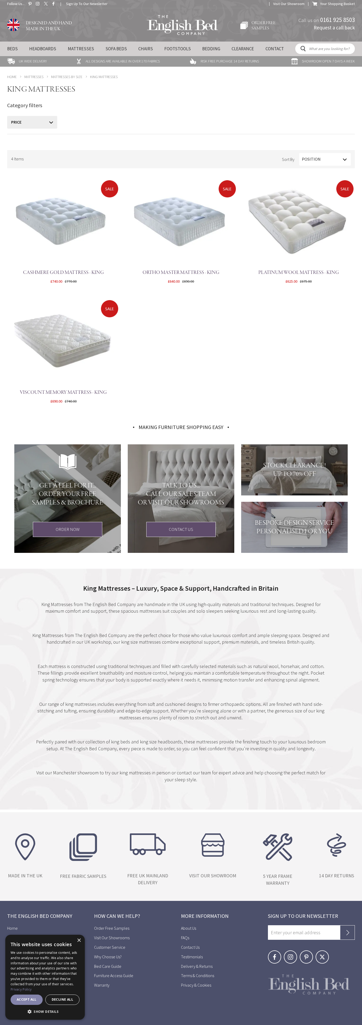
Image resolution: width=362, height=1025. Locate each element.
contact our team (194, 773)
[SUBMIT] (347, 932)
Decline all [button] (62, 999)
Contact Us (190, 947)
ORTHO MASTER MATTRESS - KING (181, 272)
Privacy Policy (21, 989)
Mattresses (81, 49)
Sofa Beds (116, 49)
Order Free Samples (111, 928)
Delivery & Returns (197, 966)
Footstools (177, 49)
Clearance (243, 49)
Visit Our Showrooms (112, 937)
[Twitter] (323, 953)
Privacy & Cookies (196, 985)
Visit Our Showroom (288, 3)
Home (12, 76)
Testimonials (192, 956)
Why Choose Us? (108, 956)
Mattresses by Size (66, 76)
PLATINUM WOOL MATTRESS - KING (298, 272)
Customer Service (109, 947)
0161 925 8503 (337, 19)
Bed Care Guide (107, 966)
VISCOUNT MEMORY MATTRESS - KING (63, 392)
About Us (188, 928)
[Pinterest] (308, 953)
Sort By (288, 159)
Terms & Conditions (197, 975)
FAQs (185, 937)
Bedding (211, 49)
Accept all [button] (27, 999)
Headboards (42, 49)
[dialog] (45, 977)
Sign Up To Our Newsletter (87, 3)
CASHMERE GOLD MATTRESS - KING (63, 272)
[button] (45, 1011)
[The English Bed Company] (182, 25)
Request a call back (334, 27)
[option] (27, 61)
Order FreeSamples (263, 25)
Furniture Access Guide (113, 975)
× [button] (79, 940)
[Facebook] (276, 953)
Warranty (102, 985)
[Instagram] (292, 953)
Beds (12, 49)
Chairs (145, 49)
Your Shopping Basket (337, 3)
